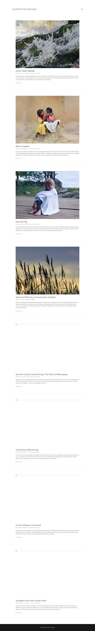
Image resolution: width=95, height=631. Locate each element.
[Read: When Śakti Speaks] (47, 44)
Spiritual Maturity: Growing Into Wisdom (36, 297)
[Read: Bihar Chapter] (47, 120)
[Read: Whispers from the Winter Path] (47, 574)
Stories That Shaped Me (22, 148)
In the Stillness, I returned (28, 525)
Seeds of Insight (20, 299)
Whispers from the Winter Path (31, 600)
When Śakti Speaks (25, 71)
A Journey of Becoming (27, 450)
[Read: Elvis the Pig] (47, 195)
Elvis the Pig (21, 222)
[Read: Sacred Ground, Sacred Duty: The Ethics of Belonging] (47, 348)
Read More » (19, 83)
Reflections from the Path (22, 73)
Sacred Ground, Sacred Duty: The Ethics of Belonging (41, 374)
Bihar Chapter (22, 146)
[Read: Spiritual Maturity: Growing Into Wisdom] (47, 270)
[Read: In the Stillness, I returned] (47, 498)
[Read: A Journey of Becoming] (47, 423)
